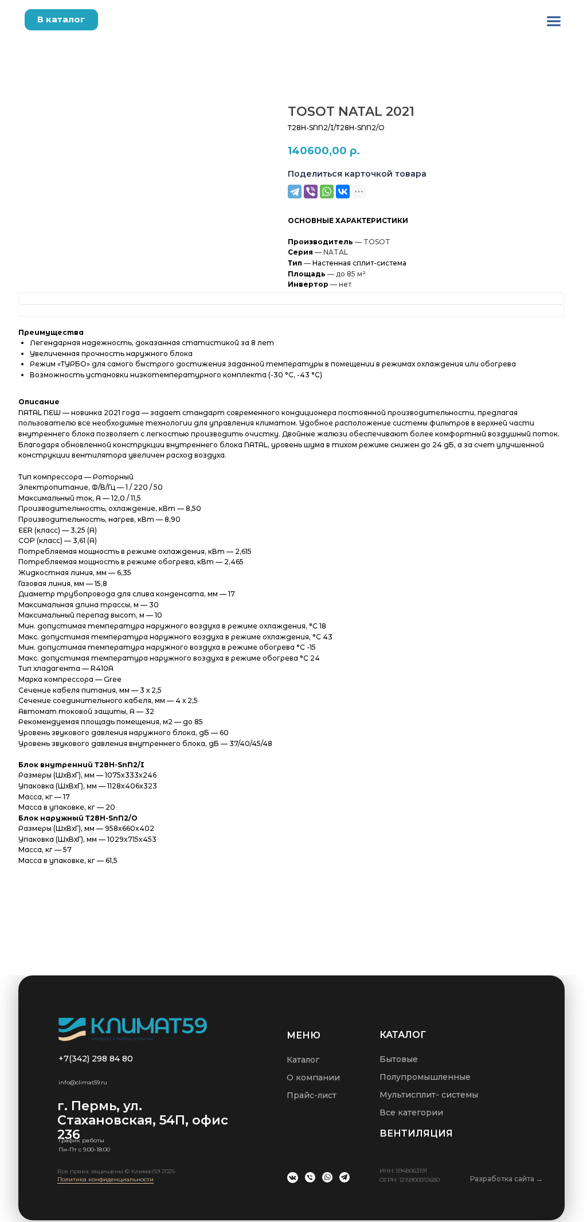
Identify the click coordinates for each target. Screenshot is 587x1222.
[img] (554, 21)
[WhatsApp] (327, 191)
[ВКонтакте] (343, 191)
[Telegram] (295, 191)
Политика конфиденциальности (105, 1179)
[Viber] (311, 191)
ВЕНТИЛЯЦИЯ (416, 1133)
